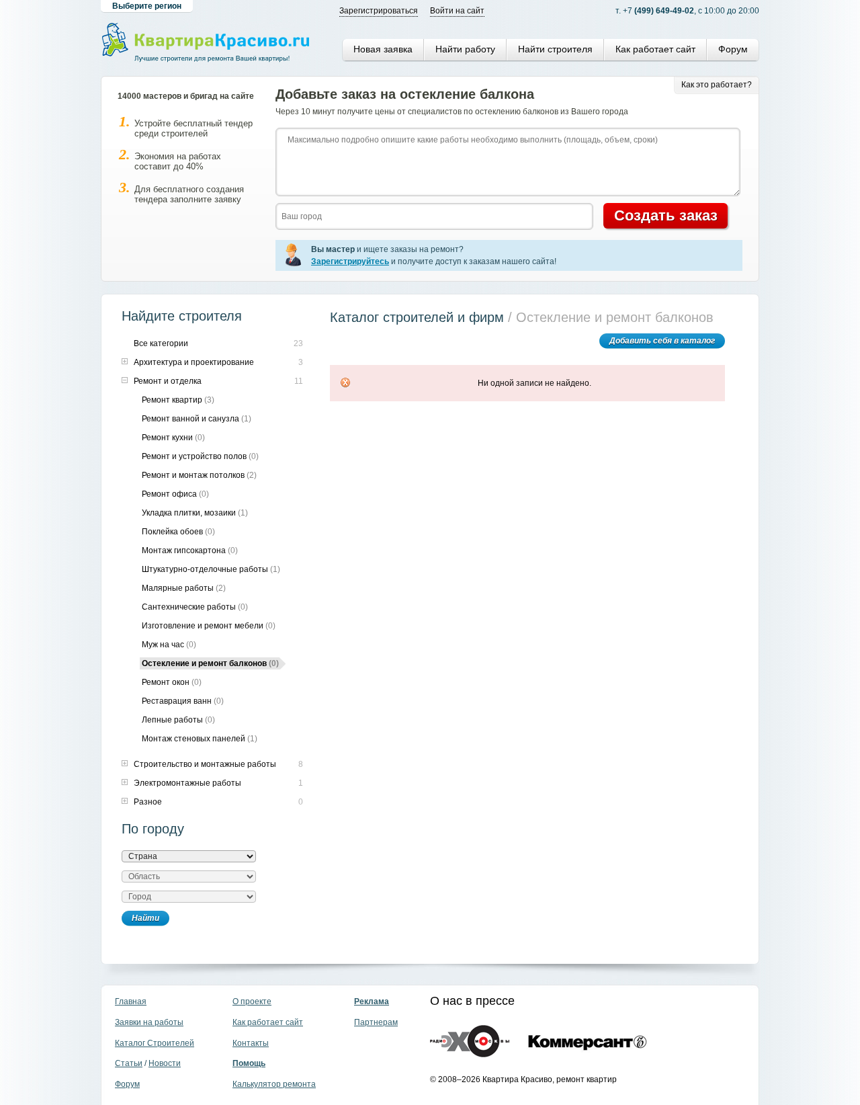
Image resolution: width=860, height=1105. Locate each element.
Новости (164, 1063)
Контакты (250, 1043)
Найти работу (465, 49)
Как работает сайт (655, 49)
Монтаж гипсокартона (190, 550)
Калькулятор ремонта (274, 1084)
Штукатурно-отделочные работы (211, 569)
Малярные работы (184, 588)
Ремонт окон (172, 682)
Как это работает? (716, 84)
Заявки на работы (149, 1022)
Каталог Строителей (154, 1043)
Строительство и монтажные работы (205, 764)
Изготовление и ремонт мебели (208, 625)
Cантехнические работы (195, 607)
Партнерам (376, 1022)
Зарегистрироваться (378, 10)
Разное (148, 802)
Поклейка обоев (178, 531)
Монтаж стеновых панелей (199, 738)
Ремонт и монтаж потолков (199, 475)
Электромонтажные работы (187, 783)
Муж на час (169, 644)
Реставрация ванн (183, 701)
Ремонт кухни (173, 437)
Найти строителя (555, 49)
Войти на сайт (457, 10)
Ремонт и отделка (168, 381)
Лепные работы (178, 720)
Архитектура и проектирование (194, 362)
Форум (733, 49)
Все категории (161, 343)
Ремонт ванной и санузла (196, 418)
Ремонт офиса (175, 494)
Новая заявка (383, 49)
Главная (130, 1001)
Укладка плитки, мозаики (195, 513)
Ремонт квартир (178, 400)
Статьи (128, 1063)
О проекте (251, 1001)
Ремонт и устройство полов (200, 456)
